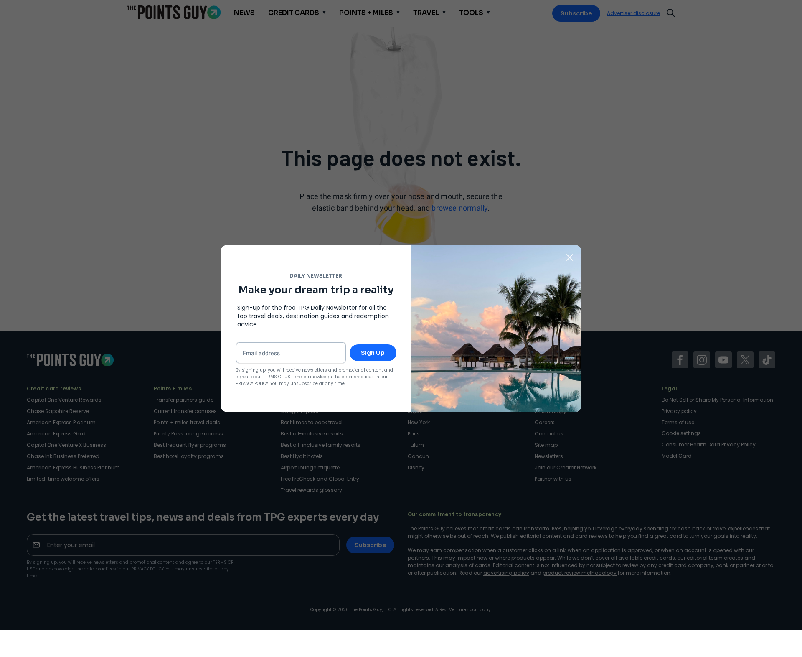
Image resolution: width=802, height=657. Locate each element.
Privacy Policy (252, 383)
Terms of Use (277, 377)
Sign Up (373, 353)
